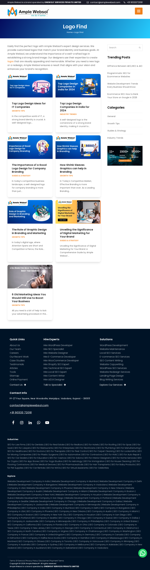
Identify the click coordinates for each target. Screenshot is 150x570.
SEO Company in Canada (110, 534)
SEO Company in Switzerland (62, 547)
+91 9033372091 (135, 2)
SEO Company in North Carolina (24, 531)
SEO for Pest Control (77, 451)
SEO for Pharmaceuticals (70, 464)
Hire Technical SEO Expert (58, 368)
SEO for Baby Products (123, 464)
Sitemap (14, 375)
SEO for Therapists (56, 451)
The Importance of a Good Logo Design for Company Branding (29, 168)
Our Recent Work (19, 356)
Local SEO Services (110, 353)
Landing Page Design (112, 375)
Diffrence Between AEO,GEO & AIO (124, 66)
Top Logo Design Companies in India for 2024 (74, 107)
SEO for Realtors (74, 444)
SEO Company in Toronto (59, 541)
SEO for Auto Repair (130, 454)
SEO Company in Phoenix (40, 511)
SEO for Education (38, 457)
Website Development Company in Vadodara (83, 484)
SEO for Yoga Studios (52, 461)
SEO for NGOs (54, 467)
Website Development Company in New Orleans (99, 488)
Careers (14, 353)
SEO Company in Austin (99, 511)
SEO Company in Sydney (45, 544)
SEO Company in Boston (20, 514)
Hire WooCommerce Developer (61, 360)
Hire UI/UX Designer (54, 379)
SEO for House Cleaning (118, 461)
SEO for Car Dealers (17, 457)
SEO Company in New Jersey (30, 528)
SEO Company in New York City (51, 514)
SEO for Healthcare (17, 451)
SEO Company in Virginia (55, 531)
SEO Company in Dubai (100, 517)
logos (10, 61)
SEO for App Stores (29, 461)
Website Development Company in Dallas (100, 501)
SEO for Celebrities (99, 467)
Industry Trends (68, 114)
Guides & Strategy (21, 176)
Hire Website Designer (56, 353)
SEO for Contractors (92, 454)
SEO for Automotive (70, 454)
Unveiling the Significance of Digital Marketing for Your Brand (76, 233)
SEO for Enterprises (64, 447)
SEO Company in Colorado (103, 524)
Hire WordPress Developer (58, 345)
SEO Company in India (33, 507)
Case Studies (17, 360)
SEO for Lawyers (23, 447)
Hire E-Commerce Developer (60, 356)
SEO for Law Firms (16, 444)
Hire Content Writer (54, 375)
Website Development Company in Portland (88, 498)
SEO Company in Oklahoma (122, 528)
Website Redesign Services (115, 372)
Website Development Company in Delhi (120, 481)
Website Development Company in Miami (66, 491)
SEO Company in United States (121, 521)
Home (70, 32)
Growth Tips (18, 111)
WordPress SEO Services (113, 368)
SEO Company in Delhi (87, 507)
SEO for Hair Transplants (97, 464)
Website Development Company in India (28, 481)
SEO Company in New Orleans (70, 511)
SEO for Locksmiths (126, 451)
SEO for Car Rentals (35, 467)
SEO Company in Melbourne (74, 544)
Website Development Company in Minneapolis (75, 504)
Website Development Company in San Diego (39, 498)
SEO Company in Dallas (126, 517)
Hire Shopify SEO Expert (56, 364)
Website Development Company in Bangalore (33, 484)
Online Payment (19, 379)
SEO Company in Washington (119, 531)
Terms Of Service (17, 560)
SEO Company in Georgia (60, 528)
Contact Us (16, 384)
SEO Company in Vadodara (93, 547)
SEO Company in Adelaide (104, 544)
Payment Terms (57, 560)
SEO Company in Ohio (75, 524)
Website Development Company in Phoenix (49, 488)
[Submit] (139, 47)
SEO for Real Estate (55, 444)
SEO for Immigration (94, 461)
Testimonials (17, 364)
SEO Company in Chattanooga (86, 531)
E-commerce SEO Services (115, 356)
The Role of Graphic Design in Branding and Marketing (29, 231)
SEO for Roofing (108, 444)
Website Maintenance (112, 349)
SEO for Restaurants (43, 447)
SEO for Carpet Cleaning (102, 451)
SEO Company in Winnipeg (119, 541)
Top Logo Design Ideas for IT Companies (29, 105)
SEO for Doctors (37, 451)
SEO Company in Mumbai (60, 507)
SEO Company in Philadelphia (88, 521)
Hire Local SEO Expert (55, 372)
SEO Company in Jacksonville (22, 521)
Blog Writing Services (111, 379)
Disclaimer (44, 560)
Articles (14, 368)
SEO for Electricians (86, 447)
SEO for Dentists (35, 444)
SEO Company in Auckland (32, 547)
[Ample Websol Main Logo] (28, 11)
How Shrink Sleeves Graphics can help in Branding (73, 168)
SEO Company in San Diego (111, 514)
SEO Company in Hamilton (76, 537)
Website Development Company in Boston (111, 491)
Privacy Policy (32, 560)
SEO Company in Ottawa (31, 541)
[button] (139, 11)
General (111, 116)
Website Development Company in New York (30, 494)
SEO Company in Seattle (44, 517)
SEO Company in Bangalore (115, 507)
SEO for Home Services (124, 457)
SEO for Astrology (73, 461)
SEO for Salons (75, 457)
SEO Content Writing (111, 360)
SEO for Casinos (58, 457)
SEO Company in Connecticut (90, 528)
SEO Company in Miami (126, 511)
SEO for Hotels (92, 444)
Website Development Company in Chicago (53, 501)
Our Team (15, 349)
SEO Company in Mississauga (107, 537)
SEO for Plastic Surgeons (45, 454)
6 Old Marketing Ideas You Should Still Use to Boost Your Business (29, 298)
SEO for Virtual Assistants (75, 467)
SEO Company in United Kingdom (47, 534)
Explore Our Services (111, 384)
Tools (13, 372)
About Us (15, 345)
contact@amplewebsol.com (105, 2)
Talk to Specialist (53, 384)
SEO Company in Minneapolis (55, 521)
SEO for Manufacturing (128, 447)
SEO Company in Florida (50, 524)
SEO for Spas (124, 444)
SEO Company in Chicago (72, 517)
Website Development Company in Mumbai (75, 481)
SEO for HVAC (111, 454)
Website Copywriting (111, 364)
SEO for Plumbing (106, 447)
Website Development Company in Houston (79, 494)
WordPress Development (114, 345)
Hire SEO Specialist (54, 349)
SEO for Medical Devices (43, 464)
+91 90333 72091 (21, 412)
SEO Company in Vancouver (89, 541)
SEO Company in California (21, 524)
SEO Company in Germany (81, 534)
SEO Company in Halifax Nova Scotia (41, 537)
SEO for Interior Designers (98, 457)
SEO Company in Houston (81, 514)
